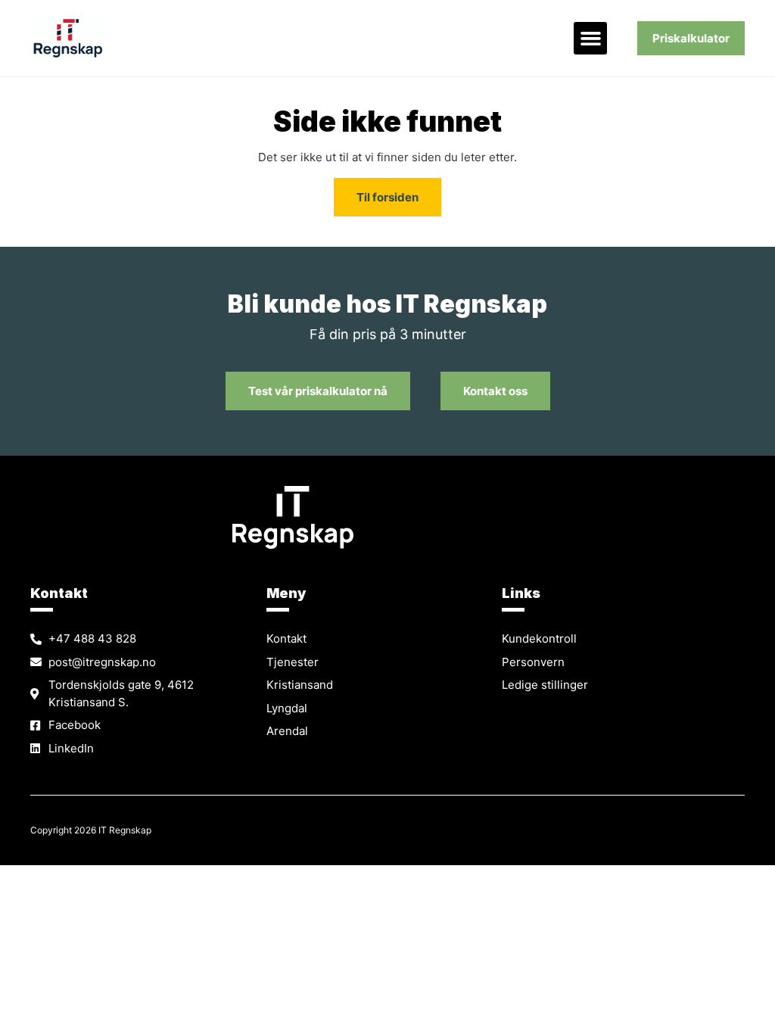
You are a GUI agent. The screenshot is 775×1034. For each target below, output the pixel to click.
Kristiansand (299, 684)
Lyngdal (286, 708)
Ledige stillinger (545, 684)
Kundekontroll (539, 638)
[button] (590, 38)
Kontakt (286, 638)
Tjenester (292, 662)
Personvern (533, 662)
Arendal (287, 731)
